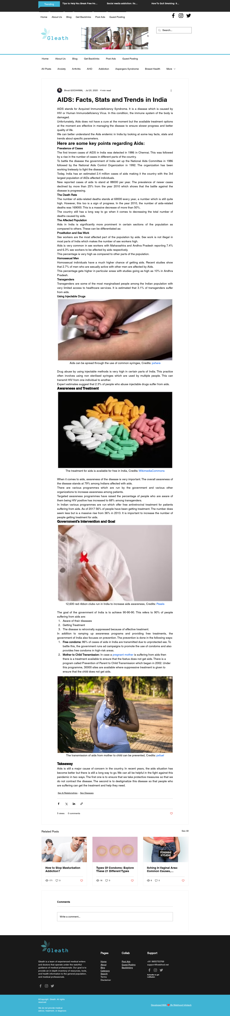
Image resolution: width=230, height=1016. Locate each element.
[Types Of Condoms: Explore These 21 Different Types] (115, 849)
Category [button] (105, 970)
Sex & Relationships (67, 793)
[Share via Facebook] (58, 803)
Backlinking (127, 967)
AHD (89, 68)
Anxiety (61, 68)
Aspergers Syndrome (127, 68)
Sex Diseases (87, 793)
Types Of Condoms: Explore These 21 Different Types (115, 869)
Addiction (104, 68)
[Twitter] (189, 16)
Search (104, 973)
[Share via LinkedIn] (73, 803)
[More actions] (171, 90)
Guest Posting (128, 964)
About (103, 964)
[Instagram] (181, 16)
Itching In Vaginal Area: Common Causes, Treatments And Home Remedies (162, 869)
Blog (103, 967)
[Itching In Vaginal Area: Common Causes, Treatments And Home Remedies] (165, 849)
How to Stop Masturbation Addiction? (62, 869)
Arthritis (76, 68)
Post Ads (126, 961)
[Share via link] (81, 803)
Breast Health (152, 68)
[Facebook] (173, 16)
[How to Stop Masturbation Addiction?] (64, 849)
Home (104, 961)
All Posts (46, 68)
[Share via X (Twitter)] (66, 803)
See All (185, 831)
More (169, 68)
